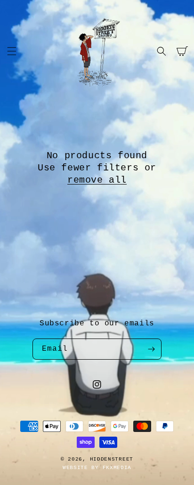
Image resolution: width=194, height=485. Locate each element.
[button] (11, 51)
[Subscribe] (151, 349)
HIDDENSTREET (111, 459)
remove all (97, 180)
